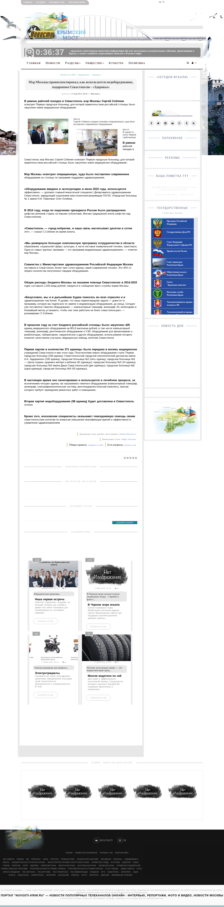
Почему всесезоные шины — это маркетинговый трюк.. (104, 669)
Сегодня (40, 2)
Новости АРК (68, 74)
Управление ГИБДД (100, 862)
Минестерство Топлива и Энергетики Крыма (68, 862)
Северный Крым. (48, 865)
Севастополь (113, 872)
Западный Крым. (106, 865)
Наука (45, 859)
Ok (124, 840)
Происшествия (67, 859)
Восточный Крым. (67, 865)
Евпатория (126, 872)
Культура (116, 63)
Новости (53, 63)
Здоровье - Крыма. (89, 74)
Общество (93, 63)
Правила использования (86, 853)
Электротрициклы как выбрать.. (51, 667)
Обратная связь (77, 2)
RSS (27, 859)
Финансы (117, 859)
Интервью (115, 862)
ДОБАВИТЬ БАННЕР (124, 523)
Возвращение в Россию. (122, 875)
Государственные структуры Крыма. (28, 862)
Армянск (75, 875)
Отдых (136, 862)
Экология (16, 865)
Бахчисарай (63, 875)
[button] (188, 62)
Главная (27, 2)
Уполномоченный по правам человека (48, 869)
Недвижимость (131, 859)
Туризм (6, 865)
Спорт (25, 865)
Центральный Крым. (87, 865)
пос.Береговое (44, 872)
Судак (135, 872)
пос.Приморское (60, 872)
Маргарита (95, 94)
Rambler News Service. (127, 434)
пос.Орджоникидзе (79, 872)
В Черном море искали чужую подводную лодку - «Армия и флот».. (103, 597)
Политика (137, 63)
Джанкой (105, 875)
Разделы (72, 63)
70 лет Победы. (112, 869)
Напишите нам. (130, 445)
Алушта (12, 875)
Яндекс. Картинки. (129, 439)
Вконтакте (106, 840)
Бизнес (6, 862)
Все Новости (8, 859)
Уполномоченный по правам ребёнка (85, 869)
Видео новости (127, 869)
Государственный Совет (88, 859)
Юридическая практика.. (47, 594)
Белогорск (94, 875)
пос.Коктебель (28, 872)
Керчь (84, 875)
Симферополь (37, 875)
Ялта (103, 872)
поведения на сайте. (95, 445)
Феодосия (94, 872)
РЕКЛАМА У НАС (57, 2)
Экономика (106, 859)
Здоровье (35, 865)
